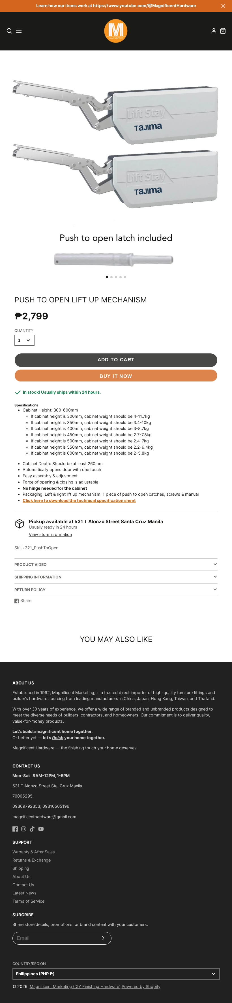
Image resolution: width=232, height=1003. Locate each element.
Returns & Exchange (31, 860)
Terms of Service (28, 901)
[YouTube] (41, 829)
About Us (21, 876)
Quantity (23, 330)
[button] (107, 277)
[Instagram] (24, 829)
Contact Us (23, 884)
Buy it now (116, 376)
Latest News (24, 893)
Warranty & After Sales (33, 851)
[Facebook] (15, 829)
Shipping (20, 868)
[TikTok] (32, 829)
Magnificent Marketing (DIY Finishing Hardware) (75, 986)
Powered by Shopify (141, 986)
